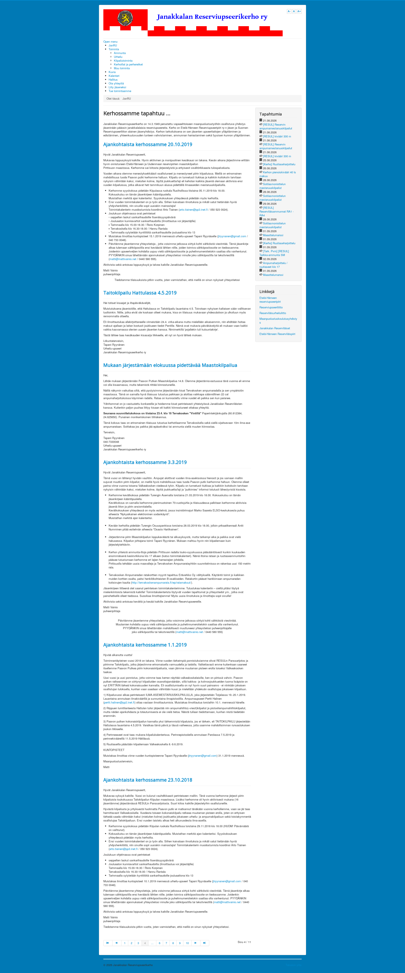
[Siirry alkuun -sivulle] (107, 943)
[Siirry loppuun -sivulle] (204, 943)
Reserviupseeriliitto (271, 307)
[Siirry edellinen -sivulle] (116, 943)
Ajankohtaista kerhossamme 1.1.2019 (145, 644)
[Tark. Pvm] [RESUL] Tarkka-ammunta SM (274, 253)
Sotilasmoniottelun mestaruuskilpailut (272, 186)
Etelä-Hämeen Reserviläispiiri (277, 334)
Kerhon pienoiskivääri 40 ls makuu (277, 174)
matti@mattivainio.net (122, 259)
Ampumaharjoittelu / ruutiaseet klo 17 (273, 265)
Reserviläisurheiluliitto (272, 313)
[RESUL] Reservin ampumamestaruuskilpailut (275, 126)
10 (187, 943)
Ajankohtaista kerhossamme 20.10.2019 (147, 144)
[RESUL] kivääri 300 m (277, 136)
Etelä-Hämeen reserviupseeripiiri (270, 300)
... (152, 943)
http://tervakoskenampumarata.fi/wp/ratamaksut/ (161, 582)
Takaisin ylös (294, 965)
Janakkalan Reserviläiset (274, 328)
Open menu (110, 41)
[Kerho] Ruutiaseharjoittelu (279, 164)
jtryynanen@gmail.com (232, 236)
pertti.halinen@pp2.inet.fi (119, 702)
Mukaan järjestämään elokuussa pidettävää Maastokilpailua (170, 365)
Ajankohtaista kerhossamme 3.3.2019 (145, 462)
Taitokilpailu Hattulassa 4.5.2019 (140, 292)
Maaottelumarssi (273, 235)
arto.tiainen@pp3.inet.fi (194, 209)
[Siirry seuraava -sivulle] (196, 943)
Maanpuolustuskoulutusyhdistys (278, 320)
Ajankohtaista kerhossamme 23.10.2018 (147, 780)
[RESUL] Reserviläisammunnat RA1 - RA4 (276, 211)
